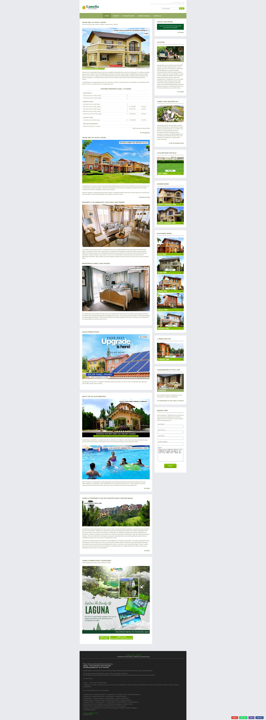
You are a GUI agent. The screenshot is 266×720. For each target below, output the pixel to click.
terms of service (168, 685)
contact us (157, 16)
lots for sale (114, 685)
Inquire (234, 717)
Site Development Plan (177, 143)
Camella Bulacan (111, 694)
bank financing (142, 685)
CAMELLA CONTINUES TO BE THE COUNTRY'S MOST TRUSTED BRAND (107, 498)
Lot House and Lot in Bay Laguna (91, 120)
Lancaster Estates (133, 702)
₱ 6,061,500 (132, 113)
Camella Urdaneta (98, 698)
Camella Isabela (110, 702)
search (176, 685)
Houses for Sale (145, 197)
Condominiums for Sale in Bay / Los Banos (171, 400)
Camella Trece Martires (122, 698)
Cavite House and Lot (89, 704)
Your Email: (161, 436)
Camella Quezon (100, 702)
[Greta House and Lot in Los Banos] (170, 205)
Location (181, 92)
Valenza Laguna (120, 706)
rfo (108, 685)
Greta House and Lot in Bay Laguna (92, 95)
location (116, 16)
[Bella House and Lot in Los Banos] (170, 311)
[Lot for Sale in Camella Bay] (170, 174)
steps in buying (143, 16)
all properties (87, 686)
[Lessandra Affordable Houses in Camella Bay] (170, 360)
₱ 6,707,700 (132, 109)
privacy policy (159, 685)
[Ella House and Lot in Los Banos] (170, 255)
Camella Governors (125, 700)
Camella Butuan (109, 698)
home (107, 16)
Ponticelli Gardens (109, 706)
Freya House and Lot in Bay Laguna (92, 98)
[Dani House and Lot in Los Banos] (170, 273)
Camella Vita (87, 696)
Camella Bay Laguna (89, 710)
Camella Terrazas (88, 700)
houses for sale (128, 16)
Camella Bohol (87, 698)
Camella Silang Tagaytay (114, 704)
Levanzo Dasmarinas (96, 708)
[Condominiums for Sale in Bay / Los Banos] (170, 383)
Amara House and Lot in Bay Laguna (92, 113)
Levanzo (85, 708)
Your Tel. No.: (161, 430)
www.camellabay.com (90, 713)
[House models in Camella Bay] (116, 161)
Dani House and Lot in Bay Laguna (91, 106)
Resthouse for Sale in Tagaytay (128, 708)
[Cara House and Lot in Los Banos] (170, 292)
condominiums (123, 685)
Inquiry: (160, 447)
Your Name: (161, 424)
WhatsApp (243, 717)
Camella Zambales (120, 696)
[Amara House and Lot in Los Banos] (170, 329)
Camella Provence (88, 702)
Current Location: (162, 441)
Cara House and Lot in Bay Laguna (92, 109)
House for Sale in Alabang (110, 708)
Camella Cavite (122, 694)
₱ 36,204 (143, 106)
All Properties (146, 133)
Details (148, 488)
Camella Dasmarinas (134, 694)
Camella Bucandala (99, 694)
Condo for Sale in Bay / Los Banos (91, 126)
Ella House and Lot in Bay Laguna (91, 104)
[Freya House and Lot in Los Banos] (170, 224)
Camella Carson (127, 704)
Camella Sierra (87, 706)
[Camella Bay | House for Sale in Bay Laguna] (90, 10)
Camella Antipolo (98, 706)
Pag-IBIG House (101, 704)
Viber (251, 717)
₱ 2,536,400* (132, 120)
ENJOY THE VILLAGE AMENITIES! (94, 396)
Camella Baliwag (121, 702)
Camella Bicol (110, 696)
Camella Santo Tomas (112, 700)
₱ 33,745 (143, 109)
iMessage (259, 717)
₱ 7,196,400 (132, 106)
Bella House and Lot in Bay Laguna (92, 111)
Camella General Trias (98, 696)
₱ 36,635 (143, 113)
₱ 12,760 (143, 120)
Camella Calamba (100, 700)
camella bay (87, 685)
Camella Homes (87, 694)
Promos (181, 32)
